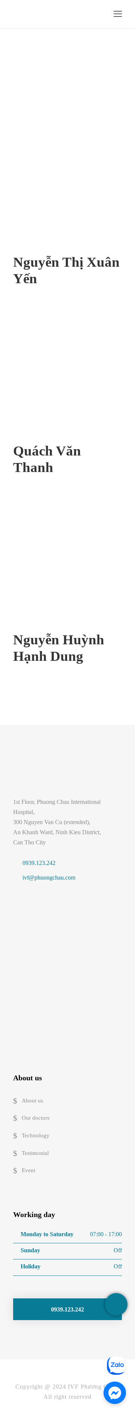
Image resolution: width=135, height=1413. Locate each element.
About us (32, 1101)
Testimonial (35, 1153)
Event (28, 1171)
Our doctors (36, 1118)
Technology (36, 1135)
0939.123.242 (39, 863)
